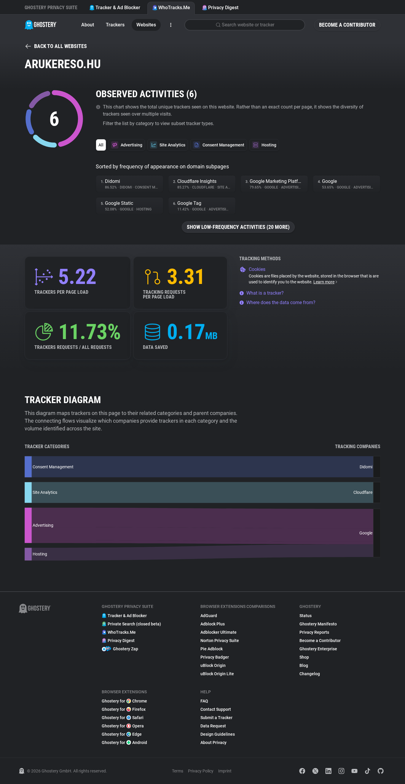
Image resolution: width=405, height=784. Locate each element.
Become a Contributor (347, 25)
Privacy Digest (223, 7)
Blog (303, 665)
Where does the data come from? (280, 302)
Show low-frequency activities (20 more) (238, 227)
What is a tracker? (265, 293)
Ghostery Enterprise (318, 648)
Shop (304, 657)
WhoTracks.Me (174, 7)
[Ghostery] (41, 25)
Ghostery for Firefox (124, 709)
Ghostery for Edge (122, 734)
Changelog (309, 673)
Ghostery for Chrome (124, 701)
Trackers (115, 25)
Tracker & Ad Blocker (117, 7)
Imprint (225, 771)
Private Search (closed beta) (134, 624)
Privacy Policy (200, 771)
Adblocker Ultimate (218, 632)
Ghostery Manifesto (318, 624)
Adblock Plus (212, 624)
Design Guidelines (217, 734)
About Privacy (213, 742)
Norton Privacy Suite (219, 640)
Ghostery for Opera (123, 726)
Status (305, 615)
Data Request (213, 726)
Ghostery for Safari (122, 717)
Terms (177, 771)
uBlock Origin (213, 665)
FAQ (204, 701)
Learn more (323, 282)
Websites (146, 25)
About (87, 25)
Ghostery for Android (124, 742)
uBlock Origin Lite (217, 673)
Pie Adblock (211, 648)
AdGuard (208, 615)
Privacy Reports (314, 632)
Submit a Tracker (216, 717)
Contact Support (215, 709)
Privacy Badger (214, 657)
